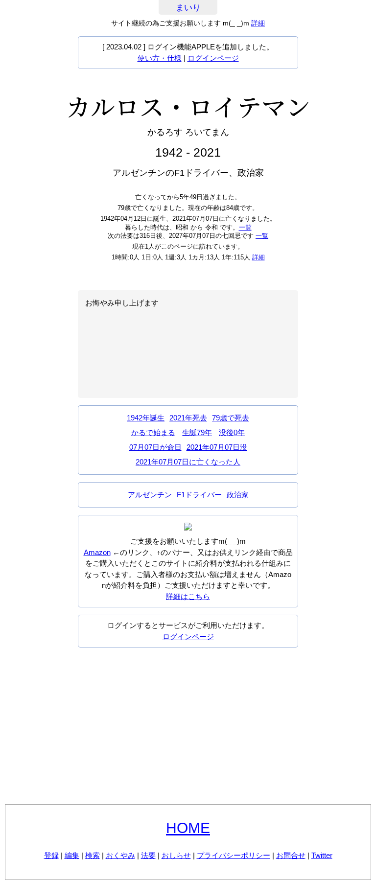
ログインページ (213, 58)
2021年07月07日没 (217, 447)
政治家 (238, 494)
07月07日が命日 (155, 447)
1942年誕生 (145, 418)
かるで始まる (153, 432)
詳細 (258, 23)
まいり (188, 7)
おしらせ (176, 855)
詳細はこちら (188, 596)
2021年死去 (188, 418)
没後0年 (232, 432)
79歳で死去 (230, 418)
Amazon (97, 552)
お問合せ (291, 855)
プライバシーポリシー (233, 855)
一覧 (245, 227)
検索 (92, 855)
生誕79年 (197, 432)
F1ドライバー (199, 494)
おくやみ (120, 855)
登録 (51, 855)
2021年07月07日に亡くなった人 (188, 462)
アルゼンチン (150, 494)
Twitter (321, 855)
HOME (188, 828)
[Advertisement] (188, 725)
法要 (148, 855)
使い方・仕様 (160, 58)
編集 (72, 855)
